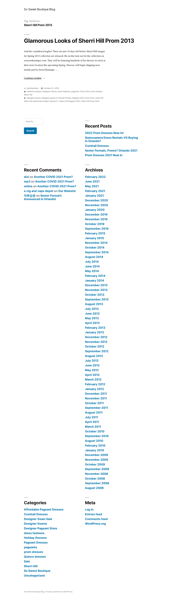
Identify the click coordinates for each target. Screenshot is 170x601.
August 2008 (94, 488)
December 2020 (96, 200)
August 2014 (94, 257)
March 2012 (93, 379)
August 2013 (94, 304)
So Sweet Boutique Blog (39, 9)
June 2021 (92, 181)
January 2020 (95, 209)
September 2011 (96, 407)
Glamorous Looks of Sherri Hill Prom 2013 (79, 40)
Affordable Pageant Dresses (43, 509)
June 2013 (92, 313)
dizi (26, 177)
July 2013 (92, 309)
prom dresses (96, 91)
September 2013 (96, 299)
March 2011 (93, 426)
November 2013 (96, 290)
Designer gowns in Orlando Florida (56, 98)
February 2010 (95, 445)
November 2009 (96, 459)
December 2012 (96, 337)
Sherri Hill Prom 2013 (90, 101)
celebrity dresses (34, 91)
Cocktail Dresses (97, 145)
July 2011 (91, 417)
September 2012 (96, 351)
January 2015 (94, 238)
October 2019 (94, 224)
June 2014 (92, 266)
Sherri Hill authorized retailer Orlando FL (41, 101)
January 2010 (94, 450)
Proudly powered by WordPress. (59, 592)
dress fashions (64, 91)
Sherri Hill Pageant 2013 (69, 101)
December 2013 (96, 285)
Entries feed (93, 514)
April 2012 (92, 375)
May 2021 (92, 186)
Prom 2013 (84, 91)
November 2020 (96, 205)
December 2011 (96, 393)
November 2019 (96, 219)
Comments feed (96, 519)
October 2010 (94, 431)
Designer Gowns (50, 91)
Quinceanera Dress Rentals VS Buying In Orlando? (111, 139)
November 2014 (96, 242)
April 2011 (92, 422)
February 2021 (95, 191)
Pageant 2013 (78, 98)
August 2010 (94, 440)
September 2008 (97, 483)
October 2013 (94, 294)
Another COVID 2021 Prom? (53, 177)
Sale (27, 561)
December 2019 (96, 214)
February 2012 (95, 384)
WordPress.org (95, 523)
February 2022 (95, 177)
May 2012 (92, 370)
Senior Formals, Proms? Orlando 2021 (111, 150)
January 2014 (94, 280)
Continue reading (34, 78)
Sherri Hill (28, 95)
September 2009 (97, 469)
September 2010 (97, 436)
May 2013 (92, 318)
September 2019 (96, 228)
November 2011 (96, 398)
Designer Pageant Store (40, 528)
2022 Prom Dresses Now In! (104, 133)
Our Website (67, 191)
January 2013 (94, 332)
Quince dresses (35, 556)
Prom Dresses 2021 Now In (103, 155)
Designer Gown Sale (38, 519)
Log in (89, 509)
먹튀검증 (30, 195)
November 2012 (96, 342)
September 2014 (97, 252)
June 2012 (92, 365)
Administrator (33, 88)
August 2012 (94, 356)
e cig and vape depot (38, 191)
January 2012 (94, 389)
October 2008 (95, 478)
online (28, 186)
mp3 (27, 181)
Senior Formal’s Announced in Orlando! (43, 197)
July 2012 (92, 360)
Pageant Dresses (36, 542)
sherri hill (99, 98)
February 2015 (95, 233)
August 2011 (94, 412)
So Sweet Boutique (37, 570)
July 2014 (92, 261)
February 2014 (95, 276)
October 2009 (95, 464)
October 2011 (94, 403)
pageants (75, 91)
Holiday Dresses (35, 537)
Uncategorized (34, 575)
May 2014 (92, 271)
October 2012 (94, 346)
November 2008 (96, 474)
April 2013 (92, 323)
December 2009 (96, 455)
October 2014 (94, 247)
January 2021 (94, 195)
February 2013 (95, 327)
